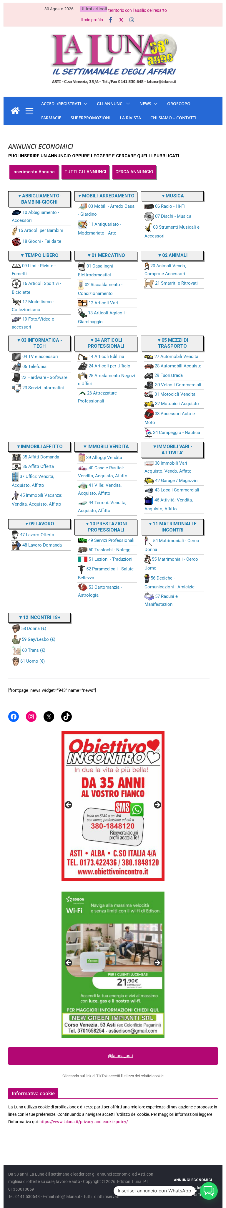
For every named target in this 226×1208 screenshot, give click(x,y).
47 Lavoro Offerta (37, 534)
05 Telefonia (34, 366)
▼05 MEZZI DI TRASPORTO (172, 343)
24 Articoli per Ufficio (109, 366)
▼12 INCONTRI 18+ (39, 617)
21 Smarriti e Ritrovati (176, 283)
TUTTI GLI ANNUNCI (85, 171)
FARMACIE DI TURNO (193, 1195)
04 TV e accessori (40, 356)
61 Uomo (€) (32, 661)
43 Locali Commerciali (177, 490)
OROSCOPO (178, 103)
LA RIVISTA (130, 118)
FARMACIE (51, 118)
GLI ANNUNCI (110, 103)
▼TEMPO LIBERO (39, 255)
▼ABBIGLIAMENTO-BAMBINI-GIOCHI (39, 199)
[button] (84, 104)
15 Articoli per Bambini (40, 230)
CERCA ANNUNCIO (134, 171)
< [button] (68, 805)
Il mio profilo (92, 19)
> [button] (157, 805)
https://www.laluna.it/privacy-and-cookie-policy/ (83, 1121)
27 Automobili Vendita (176, 356)
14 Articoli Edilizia (106, 356)
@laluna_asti (120, 1055)
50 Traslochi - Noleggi (110, 549)
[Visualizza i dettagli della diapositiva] (113, 806)
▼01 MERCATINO (106, 255)
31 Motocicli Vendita (174, 394)
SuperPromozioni (90, 118)
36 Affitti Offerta (38, 466)
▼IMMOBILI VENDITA (106, 446)
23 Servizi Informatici (43, 387)
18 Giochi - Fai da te (41, 241)
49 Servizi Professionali (111, 540)
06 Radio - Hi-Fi (170, 206)
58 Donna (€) (33, 628)
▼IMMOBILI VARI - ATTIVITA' (172, 450)
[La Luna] (15, 111)
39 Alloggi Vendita (104, 457)
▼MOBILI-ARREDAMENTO (105, 196)
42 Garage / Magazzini (177, 480)
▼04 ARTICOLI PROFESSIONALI (106, 343)
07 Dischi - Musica (173, 216)
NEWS (145, 103)
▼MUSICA (172, 196)
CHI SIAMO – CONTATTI (173, 118)
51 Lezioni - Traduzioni (110, 559)
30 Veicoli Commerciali (178, 384)
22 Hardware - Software (44, 377)
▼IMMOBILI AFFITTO (39, 446)
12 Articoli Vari (103, 303)
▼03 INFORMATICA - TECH (39, 343)
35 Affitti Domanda (40, 457)
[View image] (113, 965)
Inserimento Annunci (34, 171)
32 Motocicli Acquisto (177, 403)
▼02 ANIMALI (172, 255)
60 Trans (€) (33, 650)
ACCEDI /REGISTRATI (61, 103)
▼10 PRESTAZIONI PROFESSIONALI (106, 527)
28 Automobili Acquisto (178, 366)
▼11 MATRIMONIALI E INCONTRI (172, 527)
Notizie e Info (192, 1188)
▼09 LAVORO (39, 524)
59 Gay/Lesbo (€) (38, 639)
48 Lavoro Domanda (42, 545)
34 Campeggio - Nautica (176, 432)
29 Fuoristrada (168, 375)
